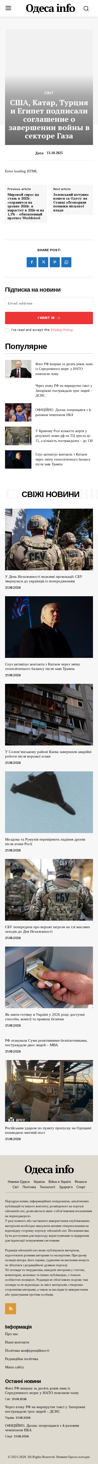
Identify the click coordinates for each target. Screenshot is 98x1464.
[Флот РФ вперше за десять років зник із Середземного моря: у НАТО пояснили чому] (18, 369)
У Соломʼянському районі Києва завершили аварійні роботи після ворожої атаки (48, 754)
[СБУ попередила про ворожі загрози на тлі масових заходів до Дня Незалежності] (49, 890)
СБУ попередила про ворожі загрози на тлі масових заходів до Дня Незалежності (47, 929)
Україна (9, 1417)
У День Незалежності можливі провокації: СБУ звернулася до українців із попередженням (43, 579)
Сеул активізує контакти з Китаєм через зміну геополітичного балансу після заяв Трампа (62, 459)
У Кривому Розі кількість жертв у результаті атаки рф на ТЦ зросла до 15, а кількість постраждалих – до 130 (64, 436)
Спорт (8, 1436)
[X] (43, 262)
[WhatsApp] (66, 262)
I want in (46, 318)
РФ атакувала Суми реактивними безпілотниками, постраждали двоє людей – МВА (46, 1042)
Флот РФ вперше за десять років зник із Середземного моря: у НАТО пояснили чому (64, 369)
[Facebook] (32, 262)
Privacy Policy (61, 330)
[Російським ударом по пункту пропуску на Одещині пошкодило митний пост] (49, 1091)
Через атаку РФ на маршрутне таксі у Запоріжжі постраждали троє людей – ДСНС (63, 390)
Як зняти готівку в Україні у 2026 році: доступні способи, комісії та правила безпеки (45, 1016)
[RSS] (10, 1308)
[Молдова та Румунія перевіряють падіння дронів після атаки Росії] (49, 802)
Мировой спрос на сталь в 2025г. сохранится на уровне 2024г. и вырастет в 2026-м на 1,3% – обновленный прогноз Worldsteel (26, 206)
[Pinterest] (55, 262)
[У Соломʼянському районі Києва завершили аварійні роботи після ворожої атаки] (49, 714)
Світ (49, 93)
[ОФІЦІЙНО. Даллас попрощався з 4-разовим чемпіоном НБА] (18, 412)
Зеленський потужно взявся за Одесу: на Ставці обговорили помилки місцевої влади (71, 202)
